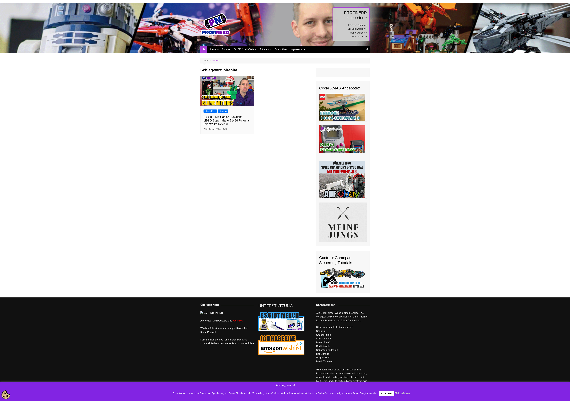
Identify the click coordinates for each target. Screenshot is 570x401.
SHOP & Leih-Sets (244, 49)
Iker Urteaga (322, 354)
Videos (212, 49)
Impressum (296, 49)
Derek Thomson (324, 361)
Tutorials (264, 49)
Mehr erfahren (402, 393)
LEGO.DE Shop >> (357, 25)
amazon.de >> (359, 36)
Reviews (223, 111)
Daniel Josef (322, 342)
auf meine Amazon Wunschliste (237, 343)
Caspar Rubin (323, 335)
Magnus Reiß (323, 357)
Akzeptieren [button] (386, 393)
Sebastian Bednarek (327, 350)
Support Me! (280, 49)
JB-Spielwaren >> (357, 29)
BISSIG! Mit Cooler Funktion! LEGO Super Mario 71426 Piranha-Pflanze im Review (227, 120)
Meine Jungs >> (358, 32)
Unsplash (332, 327)
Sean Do (321, 331)
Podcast (226, 49)
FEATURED (210, 111)
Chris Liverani (323, 338)
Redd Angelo (323, 346)
